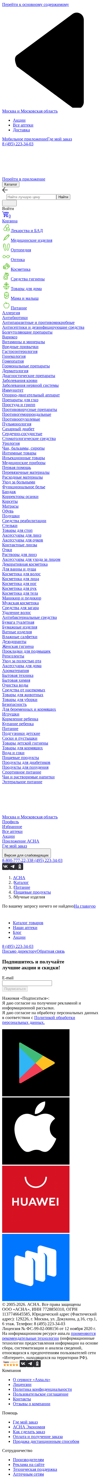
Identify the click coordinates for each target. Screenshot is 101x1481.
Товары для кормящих (22, 748)
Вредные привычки (20, 346)
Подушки (11, 516)
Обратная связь (51, 951)
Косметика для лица (20, 578)
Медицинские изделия (31, 240)
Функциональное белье (23, 487)
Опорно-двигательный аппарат (31, 395)
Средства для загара (20, 607)
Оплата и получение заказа (38, 1436)
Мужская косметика (20, 603)
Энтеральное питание (22, 781)
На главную (85, 906)
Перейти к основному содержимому (35, 4)
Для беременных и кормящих (29, 709)
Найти (63, 197)
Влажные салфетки (19, 636)
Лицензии (22, 1384)
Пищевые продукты (20, 757)
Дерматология (15, 371)
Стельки (10, 525)
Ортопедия (21, 250)
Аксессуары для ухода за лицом (31, 559)
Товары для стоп (17, 530)
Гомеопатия (13, 361)
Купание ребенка (18, 723)
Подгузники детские (21, 733)
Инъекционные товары (23, 458)
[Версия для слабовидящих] (9, 203)
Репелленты (13, 656)
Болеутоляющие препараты (27, 332)
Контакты (22, 1399)
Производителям (28, 1459)
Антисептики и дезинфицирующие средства (43, 327)
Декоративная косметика (25, 564)
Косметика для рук (19, 588)
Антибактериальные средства (29, 617)
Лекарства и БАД (27, 230)
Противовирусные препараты (29, 409)
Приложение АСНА (20, 841)
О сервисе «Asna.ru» (31, 1379)
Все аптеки (23, 125)
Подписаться (15, 989)
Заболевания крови (19, 380)
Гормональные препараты (26, 366)
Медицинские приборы (24, 462)
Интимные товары (19, 453)
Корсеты (10, 501)
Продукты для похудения (25, 767)
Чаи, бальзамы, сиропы (23, 448)
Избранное (12, 826)
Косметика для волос (21, 574)
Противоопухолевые (21, 419)
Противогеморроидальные (26, 414)
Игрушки (10, 714)
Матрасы (10, 506)
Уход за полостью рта (21, 661)
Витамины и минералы (23, 341)
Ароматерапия (15, 670)
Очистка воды (15, 685)
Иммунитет (12, 390)
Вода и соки (13, 752)
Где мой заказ (59, 139)
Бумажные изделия (19, 627)
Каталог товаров (28, 922)
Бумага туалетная (18, 622)
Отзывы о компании (31, 1403)
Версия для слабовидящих (26, 855)
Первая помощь (16, 467)
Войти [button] (8, 208)
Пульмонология (16, 424)
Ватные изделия (17, 632)
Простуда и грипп (18, 404)
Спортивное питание (21, 772)
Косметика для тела (20, 593)
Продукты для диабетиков (26, 762)
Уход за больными (18, 482)
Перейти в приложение (23, 179)
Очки (7, 549)
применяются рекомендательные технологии (49, 1336)
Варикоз (9, 337)
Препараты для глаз (20, 400)
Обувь (7, 511)
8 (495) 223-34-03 (17, 144)
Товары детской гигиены (25, 743)
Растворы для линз (19, 554)
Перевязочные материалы (26, 472)
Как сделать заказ (29, 1431)
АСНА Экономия (29, 1427)
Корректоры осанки (20, 496)
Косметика (20, 269)
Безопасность (14, 704)
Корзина (10, 218)
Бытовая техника (17, 675)
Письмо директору (19, 951)
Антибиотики (15, 317)
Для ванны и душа (19, 569)
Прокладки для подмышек (26, 651)
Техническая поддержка (35, 1469)
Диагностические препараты (28, 375)
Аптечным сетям (28, 1474)
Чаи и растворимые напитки (28, 777)
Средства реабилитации (24, 520)
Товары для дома (26, 288)
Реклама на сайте (28, 1464)
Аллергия (11, 312)
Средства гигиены (28, 279)
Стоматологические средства (29, 438)
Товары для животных (22, 694)
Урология (11, 443)
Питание (19, 308)
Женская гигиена (18, 646)
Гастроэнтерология (19, 351)
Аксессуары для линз (21, 535)
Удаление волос (16, 612)
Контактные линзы (19, 545)
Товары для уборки (19, 699)
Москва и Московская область (30, 111)
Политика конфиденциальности (42, 1389)
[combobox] (31, 197)
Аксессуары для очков (22, 540)
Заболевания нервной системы (30, 385)
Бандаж (9, 491)
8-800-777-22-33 (16, 860)
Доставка (21, 130)
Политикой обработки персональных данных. (38, 1020)
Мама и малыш (25, 298)
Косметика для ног (19, 583)
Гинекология (14, 356)
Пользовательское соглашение (40, 1394)
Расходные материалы (22, 477)
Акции (19, 120)
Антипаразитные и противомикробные (38, 322)
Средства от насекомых (23, 690)
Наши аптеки (25, 927)
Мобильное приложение (24, 139)
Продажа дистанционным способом (46, 1441)
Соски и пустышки (19, 738)
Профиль (10, 821)
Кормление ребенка (20, 719)
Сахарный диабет (18, 429)
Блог (17, 932)
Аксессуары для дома (21, 665)
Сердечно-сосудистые (22, 433)
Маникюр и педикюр (21, 598)
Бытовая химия (16, 680)
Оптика (18, 259)
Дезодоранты (14, 641)
